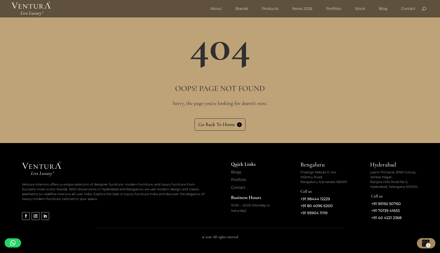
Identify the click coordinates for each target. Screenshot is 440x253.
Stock (360, 8)
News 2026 (302, 8)
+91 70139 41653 (385, 210)
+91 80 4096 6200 (316, 206)
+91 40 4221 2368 (386, 218)
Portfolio (333, 8)
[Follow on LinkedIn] (45, 216)
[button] (13, 242)
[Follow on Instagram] (35, 216)
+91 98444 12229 (315, 199)
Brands (241, 8)
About (216, 8)
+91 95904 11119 (313, 213)
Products (270, 8)
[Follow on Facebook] (26, 216)
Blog (383, 8)
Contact (408, 8)
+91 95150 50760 (386, 204)
